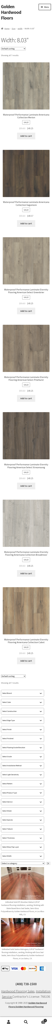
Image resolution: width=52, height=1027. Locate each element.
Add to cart (26, 135)
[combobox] (21, 693)
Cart (40, 1019)
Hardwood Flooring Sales (18, 991)
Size (13, 28)
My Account (8, 1022)
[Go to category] (48, 863)
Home (7, 28)
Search (26, 1022)
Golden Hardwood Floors (11, 12)
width (20, 28)
